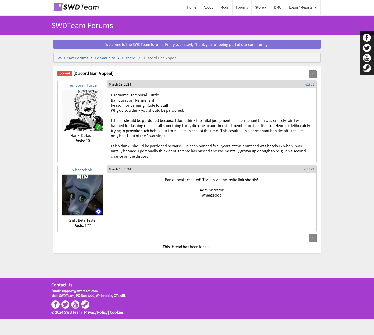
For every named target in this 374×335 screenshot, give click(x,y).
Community (105, 57)
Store (259, 7)
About (208, 7)
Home (191, 7)
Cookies (117, 312)
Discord (128, 57)
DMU (278, 7)
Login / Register (301, 7)
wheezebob (82, 169)
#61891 (309, 84)
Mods (224, 7)
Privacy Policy (95, 312)
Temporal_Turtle (82, 85)
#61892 (309, 169)
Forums (242, 7)
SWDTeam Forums (72, 57)
